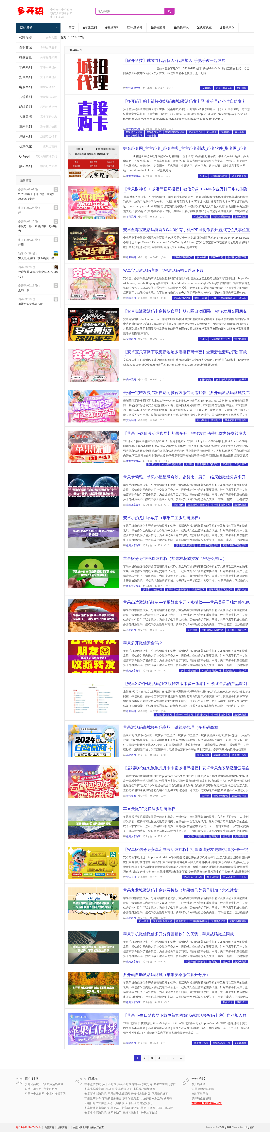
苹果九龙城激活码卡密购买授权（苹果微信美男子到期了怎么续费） (182, 890)
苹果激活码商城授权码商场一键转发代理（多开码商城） (172, 727)
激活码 (242, 298)
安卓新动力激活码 (225, 379)
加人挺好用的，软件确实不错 (36, 258)
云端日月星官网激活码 (223, 298)
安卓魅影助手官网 (220, 338)
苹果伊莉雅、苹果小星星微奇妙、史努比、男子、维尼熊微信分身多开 (184, 477)
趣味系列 (25, 136)
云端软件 (160, 27)
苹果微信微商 (220, 755)
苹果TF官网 (217, 257)
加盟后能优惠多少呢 (30, 303)
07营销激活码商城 (52, 1084)
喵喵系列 (25, 107)
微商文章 (25, 57)
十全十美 (151, 135)
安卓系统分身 (196, 132)
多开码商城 (240, 216)
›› (181, 1058)
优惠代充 (25, 146)
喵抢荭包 (183, 27)
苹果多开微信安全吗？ (143, 643)
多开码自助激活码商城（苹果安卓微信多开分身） (166, 974)
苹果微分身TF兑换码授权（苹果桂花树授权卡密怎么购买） (175, 558)
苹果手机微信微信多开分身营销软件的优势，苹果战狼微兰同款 (178, 934)
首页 (72, 27)
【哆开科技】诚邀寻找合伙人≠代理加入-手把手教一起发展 (174, 60)
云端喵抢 (131, 795)
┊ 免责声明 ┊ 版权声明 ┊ (56, 1127)
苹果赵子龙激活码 (119, 1093)
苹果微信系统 (154, 132)
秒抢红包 (212, 132)
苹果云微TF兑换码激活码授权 (149, 809)
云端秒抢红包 (220, 795)
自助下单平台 (33, 1088)
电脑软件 (137, 27)
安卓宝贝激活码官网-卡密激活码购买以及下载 (163, 270)
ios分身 (109, 1088)
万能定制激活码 (198, 921)
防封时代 (241, 88)
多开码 (203, 176)
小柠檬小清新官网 (236, 257)
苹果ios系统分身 (221, 216)
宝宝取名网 (50, 1088)
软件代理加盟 (133, 88)
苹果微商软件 (92, 1098)
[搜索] (169, 11)
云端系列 (25, 97)
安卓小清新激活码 (95, 1112)
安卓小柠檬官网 (224, 88)
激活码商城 (240, 338)
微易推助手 (115, 1112)
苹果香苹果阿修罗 (174, 132)
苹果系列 (25, 67)
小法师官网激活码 (171, 464)
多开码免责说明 (201, 1098)
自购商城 (25, 47)
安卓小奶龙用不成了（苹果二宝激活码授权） (162, 518)
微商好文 (241, 589)
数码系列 (25, 166)
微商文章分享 (133, 176)
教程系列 (131, 257)
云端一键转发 (239, 795)
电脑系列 (25, 87)
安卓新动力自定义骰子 (234, 464)
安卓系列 (25, 77)
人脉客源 (25, 116)
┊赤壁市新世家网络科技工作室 (87, 1127)
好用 (21, 244)
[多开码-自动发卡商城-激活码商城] (30, 14)
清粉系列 (25, 126)
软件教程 (239, 132)
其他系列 (228, 27)
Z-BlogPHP (225, 1127)
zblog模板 (249, 1127)
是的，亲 (23, 290)
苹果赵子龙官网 (134, 132)
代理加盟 (25, 37)
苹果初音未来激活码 (235, 420)
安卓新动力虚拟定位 (207, 464)
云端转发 (206, 88)
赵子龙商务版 (239, 176)
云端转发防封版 (219, 176)
